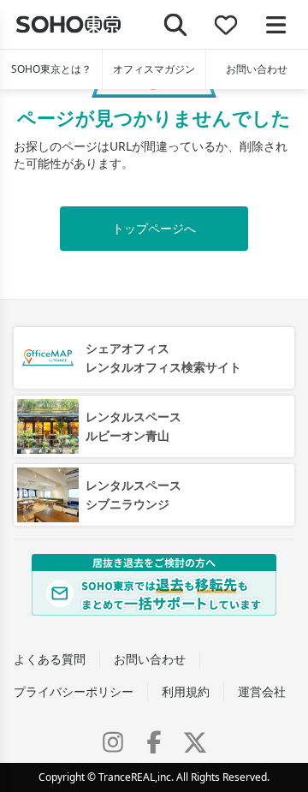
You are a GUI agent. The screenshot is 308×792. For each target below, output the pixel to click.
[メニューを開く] (276, 24)
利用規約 (186, 691)
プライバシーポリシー (73, 691)
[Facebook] (154, 742)
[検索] (175, 24)
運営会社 (262, 691)
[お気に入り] (226, 24)
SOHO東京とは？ (51, 69)
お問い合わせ (256, 69)
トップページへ (154, 228)
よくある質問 (50, 659)
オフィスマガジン (154, 69)
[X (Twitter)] (195, 742)
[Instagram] (112, 742)
